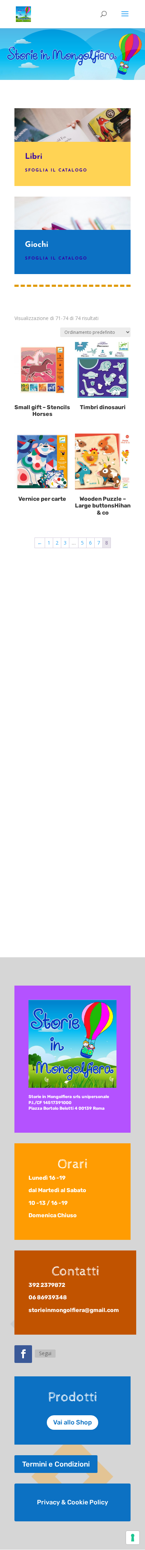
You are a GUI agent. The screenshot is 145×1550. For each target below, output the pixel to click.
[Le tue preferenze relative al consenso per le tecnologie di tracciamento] (132, 1537)
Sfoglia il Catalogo (56, 170)
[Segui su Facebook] (23, 1354)
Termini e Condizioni (56, 1464)
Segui (45, 1353)
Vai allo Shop (72, 1422)
